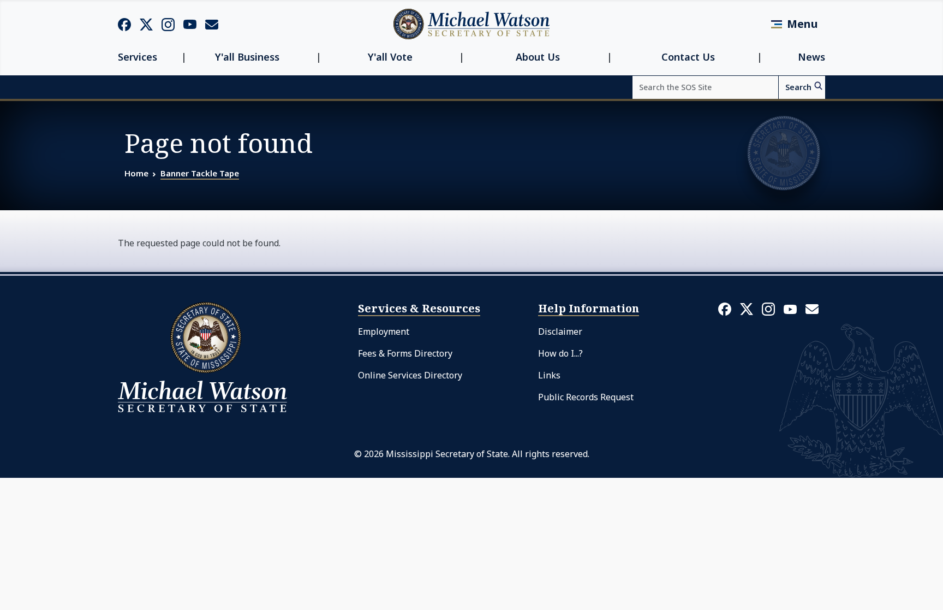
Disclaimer (560, 331)
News (811, 57)
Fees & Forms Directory (405, 353)
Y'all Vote (390, 57)
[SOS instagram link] (168, 24)
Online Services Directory (410, 375)
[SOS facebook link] (124, 24)
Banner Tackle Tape (199, 173)
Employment (383, 331)
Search (798, 87)
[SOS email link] (211, 23)
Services (137, 57)
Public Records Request (586, 397)
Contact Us (688, 57)
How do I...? (560, 353)
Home (136, 173)
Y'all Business (247, 57)
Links (549, 375)
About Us (538, 57)
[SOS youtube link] (189, 23)
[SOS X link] (146, 24)
